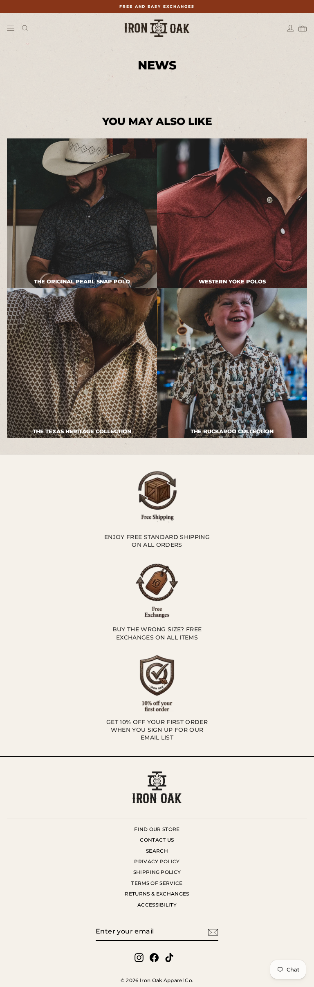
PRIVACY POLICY (157, 861)
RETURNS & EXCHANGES (157, 894)
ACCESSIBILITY (157, 905)
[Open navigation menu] (11, 28)
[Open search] (25, 28)
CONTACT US (157, 840)
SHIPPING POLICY (157, 872)
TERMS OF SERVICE (156, 883)
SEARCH (157, 851)
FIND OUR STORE (157, 829)
